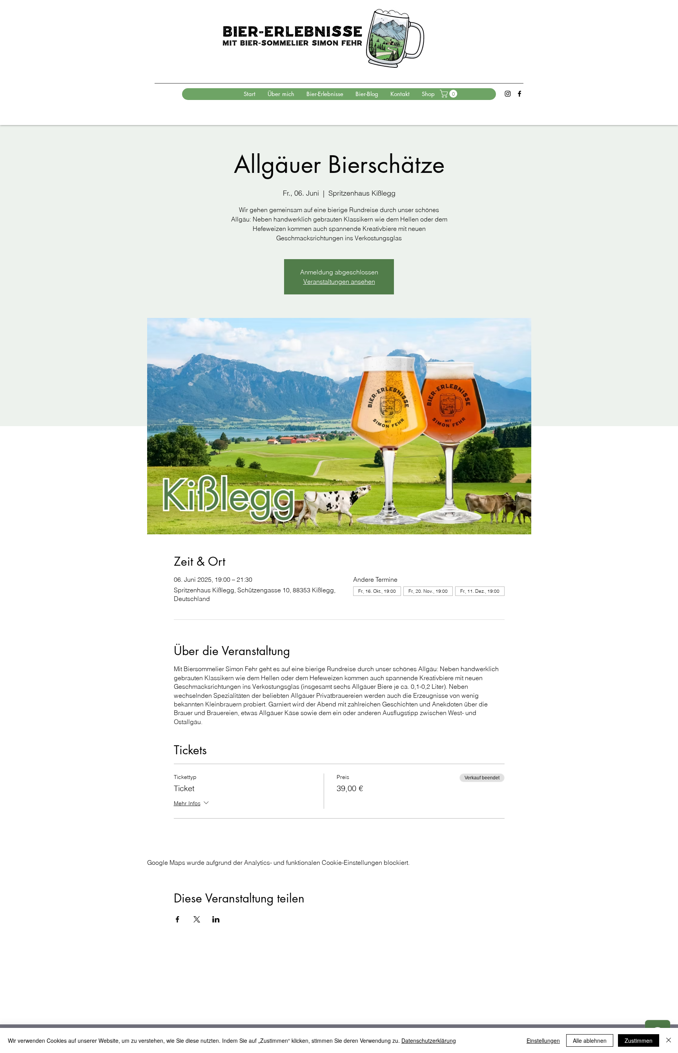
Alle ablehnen (590, 1040)
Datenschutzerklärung (428, 1040)
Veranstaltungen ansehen (339, 281)
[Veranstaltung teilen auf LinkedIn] (216, 919)
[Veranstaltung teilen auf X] (196, 919)
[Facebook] (519, 94)
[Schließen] (668, 1040)
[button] (449, 94)
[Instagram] (508, 94)
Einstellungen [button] (543, 1040)
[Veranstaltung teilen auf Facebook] (177, 919)
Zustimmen (638, 1040)
